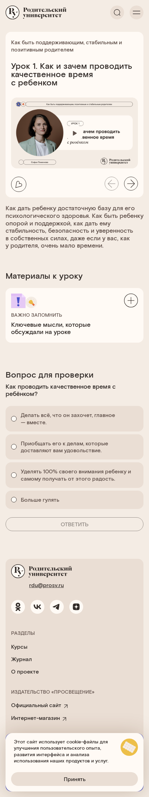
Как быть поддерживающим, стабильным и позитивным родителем (66, 46)
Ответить (75, 524)
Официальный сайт (36, 705)
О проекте (25, 671)
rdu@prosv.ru (46, 585)
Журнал (21, 659)
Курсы (19, 646)
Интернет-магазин (35, 717)
